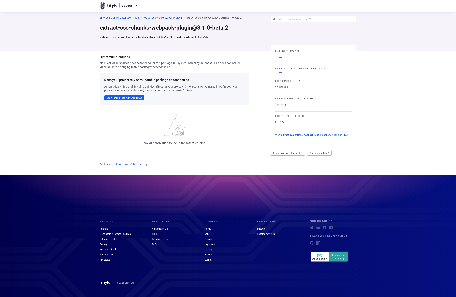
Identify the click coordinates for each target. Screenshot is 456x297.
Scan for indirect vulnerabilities (124, 97)
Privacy (208, 249)
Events (208, 259)
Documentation (160, 239)
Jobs (207, 234)
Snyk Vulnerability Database (115, 17)
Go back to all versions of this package (124, 164)
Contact (209, 239)
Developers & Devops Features (115, 234)
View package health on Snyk (311, 134)
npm (136, 17)
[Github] (312, 244)
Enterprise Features (109, 239)
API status (105, 259)
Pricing (103, 244)
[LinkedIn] (331, 229)
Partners (104, 228)
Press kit (209, 254)
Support (261, 228)
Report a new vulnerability (288, 153)
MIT (277, 121)
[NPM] (318, 244)
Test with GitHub (108, 249)
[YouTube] (318, 229)
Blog (154, 234)
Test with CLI (106, 254)
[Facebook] (324, 229)
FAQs (154, 244)
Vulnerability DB (160, 228)
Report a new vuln (266, 234)
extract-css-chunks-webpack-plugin (163, 17)
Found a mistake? (319, 153)
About (208, 228)
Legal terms (211, 244)
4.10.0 (278, 71)
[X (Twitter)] (312, 229)
